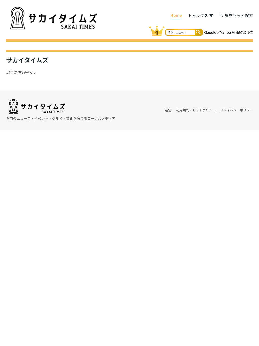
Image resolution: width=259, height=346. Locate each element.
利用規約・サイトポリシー (195, 110)
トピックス (200, 15)
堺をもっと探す (239, 15)
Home (176, 15)
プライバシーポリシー (236, 110)
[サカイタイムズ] (53, 18)
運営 (168, 110)
